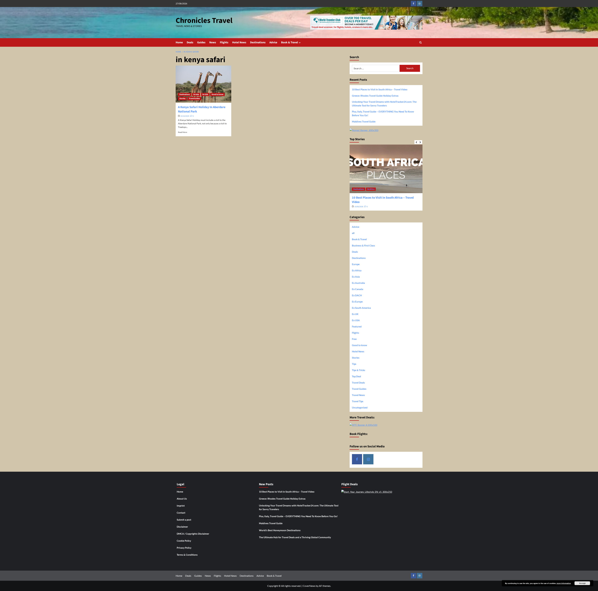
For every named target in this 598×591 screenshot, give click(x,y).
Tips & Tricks (358, 370)
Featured (357, 326)
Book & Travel (289, 42)
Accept (582, 583)
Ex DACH (357, 295)
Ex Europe (357, 301)
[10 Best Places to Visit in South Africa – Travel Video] (386, 169)
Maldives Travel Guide (363, 121)
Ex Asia (196, 94)
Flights (224, 42)
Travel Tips (357, 401)
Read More (182, 132)
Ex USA (205, 94)
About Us (182, 498)
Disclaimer (182, 526)
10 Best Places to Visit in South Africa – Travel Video (379, 89)
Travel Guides (194, 98)
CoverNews (309, 585)
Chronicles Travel (204, 20)
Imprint (181, 505)
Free (354, 339)
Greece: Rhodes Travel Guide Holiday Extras (375, 95)
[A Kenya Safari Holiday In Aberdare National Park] (203, 84)
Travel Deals (358, 382)
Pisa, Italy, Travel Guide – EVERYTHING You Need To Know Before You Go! (383, 113)
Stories (182, 98)
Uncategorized (360, 407)
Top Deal (356, 376)
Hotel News (239, 42)
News (212, 42)
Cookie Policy (184, 540)
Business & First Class (363, 245)
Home (179, 42)
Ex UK (355, 314)
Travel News (358, 395)
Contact (181, 512)
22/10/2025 (184, 116)
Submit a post (184, 519)
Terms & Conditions (187, 554)
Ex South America (361, 307)
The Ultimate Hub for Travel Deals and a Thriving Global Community (295, 537)
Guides (201, 42)
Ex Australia (358, 282)
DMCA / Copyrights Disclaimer (193, 533)
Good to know (217, 94)
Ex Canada (357, 289)
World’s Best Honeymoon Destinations (280, 530)
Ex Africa (370, 189)
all (353, 233)
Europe (356, 264)
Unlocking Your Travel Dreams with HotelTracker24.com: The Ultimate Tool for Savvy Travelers (384, 103)
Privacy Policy (184, 547)
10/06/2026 (358, 206)
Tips (354, 363)
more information (564, 583)
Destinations (258, 42)
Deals (190, 42)
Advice (273, 42)
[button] (420, 42)
